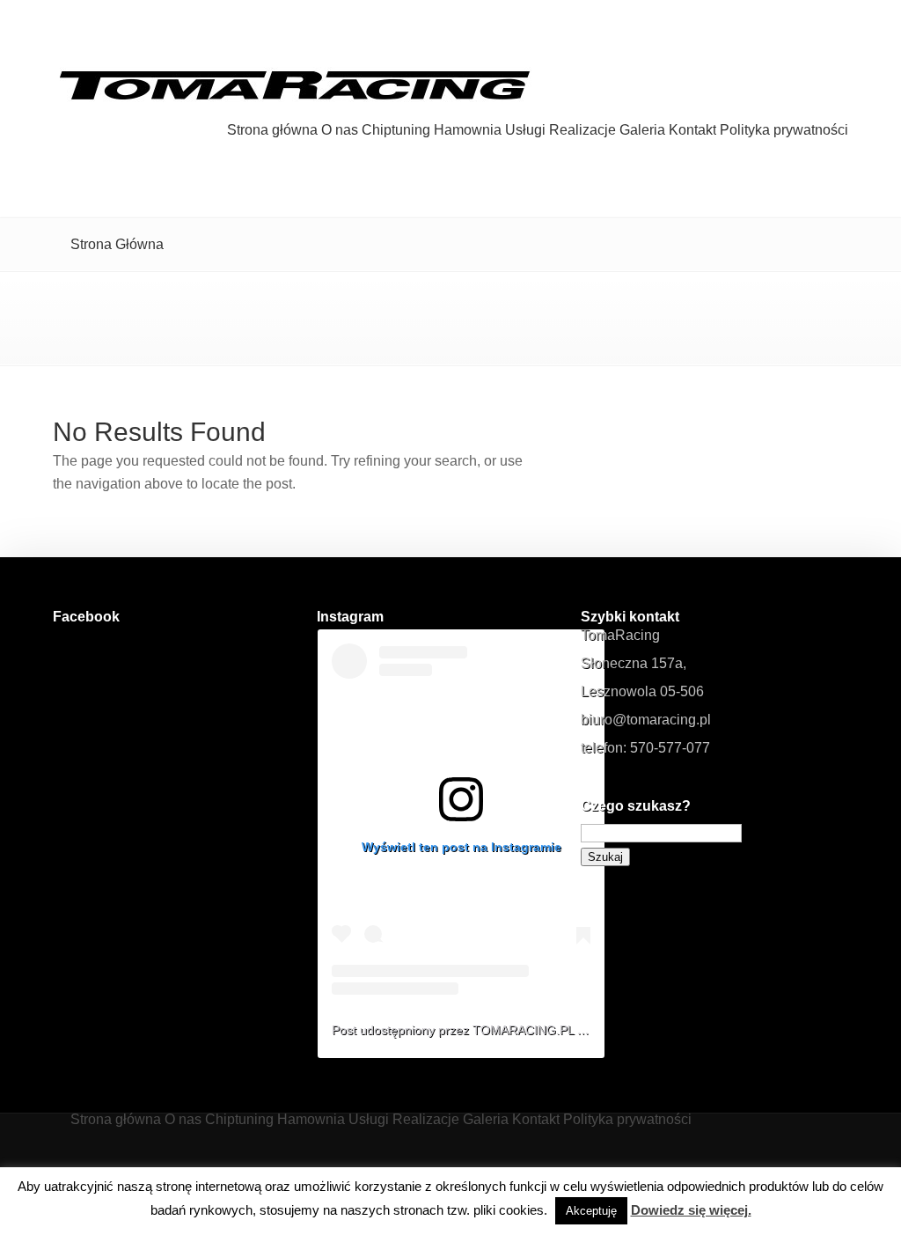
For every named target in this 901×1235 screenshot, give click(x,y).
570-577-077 (670, 747)
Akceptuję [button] (591, 1210)
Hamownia (468, 130)
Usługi (525, 130)
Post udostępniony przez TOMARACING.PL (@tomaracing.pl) (503, 1030)
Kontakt (692, 130)
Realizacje (582, 130)
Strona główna (272, 130)
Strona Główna (117, 244)
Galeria (642, 130)
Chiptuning (396, 130)
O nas (339, 130)
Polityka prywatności (784, 130)
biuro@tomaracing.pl (646, 719)
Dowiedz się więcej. (691, 1209)
